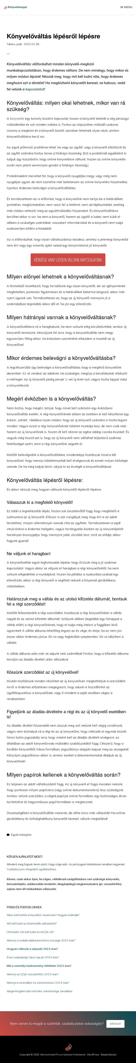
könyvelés (17, 118)
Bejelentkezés (109, 1054)
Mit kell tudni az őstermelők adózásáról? (32, 923)
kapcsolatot (35, 89)
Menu (128, 7)
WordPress (93, 1054)
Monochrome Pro (50, 1054)
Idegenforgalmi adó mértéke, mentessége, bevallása (39, 991)
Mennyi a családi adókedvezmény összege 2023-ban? (41, 940)
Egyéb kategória (21, 834)
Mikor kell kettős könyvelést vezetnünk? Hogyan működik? (43, 915)
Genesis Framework (74, 1054)
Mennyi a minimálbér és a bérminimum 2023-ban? (38, 982)
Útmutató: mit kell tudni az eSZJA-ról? (30, 932)
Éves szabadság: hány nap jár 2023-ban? (33, 957)
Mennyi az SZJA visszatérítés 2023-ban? (32, 974)
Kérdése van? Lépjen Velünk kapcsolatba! (68, 260)
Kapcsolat (115, 1023)
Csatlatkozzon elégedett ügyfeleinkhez (31, 869)
